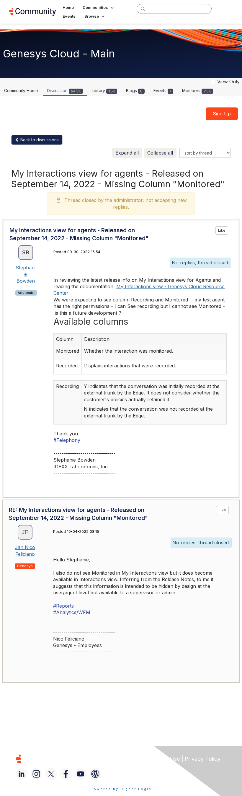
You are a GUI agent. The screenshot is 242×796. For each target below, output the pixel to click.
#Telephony (66, 440)
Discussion (64, 90)
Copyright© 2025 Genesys (58, 758)
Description (96, 339)
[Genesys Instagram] (36, 774)
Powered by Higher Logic (121, 789)
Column (64, 339)
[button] (98, 7)
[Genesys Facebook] (66, 774)
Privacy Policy (202, 758)
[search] (143, 8)
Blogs (134, 90)
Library (103, 90)
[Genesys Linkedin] (21, 774)
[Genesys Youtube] (80, 774)
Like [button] (221, 230)
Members (196, 90)
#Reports (63, 606)
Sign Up (222, 114)
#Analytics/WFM (71, 612)
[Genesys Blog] (95, 774)
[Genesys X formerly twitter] (51, 774)
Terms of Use (162, 758)
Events (162, 90)
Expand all (127, 153)
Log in (225, 8)
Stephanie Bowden (25, 274)
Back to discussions (39, 139)
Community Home (21, 90)
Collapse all (160, 153)
